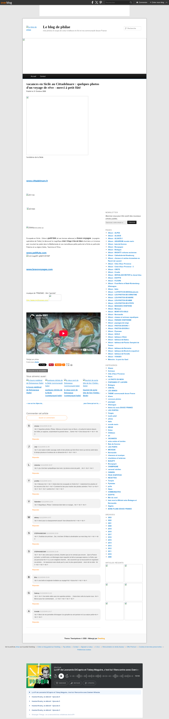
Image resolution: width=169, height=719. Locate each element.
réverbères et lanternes (116, 458)
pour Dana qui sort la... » (92, 403)
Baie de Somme (114, 444)
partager (77, 683)
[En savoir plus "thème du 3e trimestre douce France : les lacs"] (134, 600)
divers (110, 396)
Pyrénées (111, 483)
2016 (109, 537)
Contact (43, 76)
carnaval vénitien (114, 469)
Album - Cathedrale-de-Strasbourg (121, 255)
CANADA (111, 472)
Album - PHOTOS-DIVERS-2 (118, 328)
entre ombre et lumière (116, 441)
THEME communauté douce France (121, 393)
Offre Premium (131, 647)
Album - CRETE (114, 269)
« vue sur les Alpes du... (34, 403)
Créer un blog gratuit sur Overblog (48, 647)
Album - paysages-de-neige (118, 323)
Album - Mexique (114, 309)
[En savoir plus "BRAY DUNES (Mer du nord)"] (115, 581)
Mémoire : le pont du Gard (118, 359)
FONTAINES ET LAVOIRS (117, 382)
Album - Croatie (114, 272)
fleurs (110, 376)
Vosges (111, 413)
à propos (91, 683)
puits (110, 486)
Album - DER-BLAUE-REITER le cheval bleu (124, 275)
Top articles (67, 647)
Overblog (101, 638)
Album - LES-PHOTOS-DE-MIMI (120, 300)
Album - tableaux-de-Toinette (119, 354)
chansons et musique (116, 455)
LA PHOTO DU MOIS (116, 379)
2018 (109, 531)
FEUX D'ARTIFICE (115, 475)
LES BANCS (112, 390)
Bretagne (111, 385)
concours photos (114, 399)
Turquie (111, 480)
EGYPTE (111, 494)
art (109, 435)
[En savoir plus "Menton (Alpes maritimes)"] (115, 619)
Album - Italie (113, 289)
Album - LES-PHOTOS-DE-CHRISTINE (122, 294)
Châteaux (111, 433)
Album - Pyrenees (115, 331)
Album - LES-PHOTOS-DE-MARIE (120, 297)
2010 (109, 554)
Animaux (111, 371)
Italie (110, 421)
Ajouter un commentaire (47, 418)
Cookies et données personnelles (150, 647)
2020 (109, 526)
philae (17, 647)
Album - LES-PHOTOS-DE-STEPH (121, 303)
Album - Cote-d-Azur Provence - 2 (121, 266)
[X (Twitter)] (96, 2)
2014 (109, 543)
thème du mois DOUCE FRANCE (120, 407)
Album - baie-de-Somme (117, 244)
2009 (109, 557)
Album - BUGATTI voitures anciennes (122, 252)
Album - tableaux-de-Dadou (118, 339)
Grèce (110, 430)
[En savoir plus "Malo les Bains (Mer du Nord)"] (134, 581)
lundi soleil (112, 416)
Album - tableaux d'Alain (117, 337)
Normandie (112, 452)
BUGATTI (111, 461)
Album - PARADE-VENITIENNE (119, 320)
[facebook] (92, 2)
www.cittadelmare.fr (37, 180)
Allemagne (112, 404)
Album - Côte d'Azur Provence (119, 263)
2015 (109, 540)
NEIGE (110, 427)
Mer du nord (112, 497)
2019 (109, 528)
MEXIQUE (112, 449)
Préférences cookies (84, 650)
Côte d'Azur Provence (116, 374)
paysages (111, 402)
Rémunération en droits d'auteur (113, 647)
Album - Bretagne (114, 249)
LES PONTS (112, 447)
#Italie (37, 362)
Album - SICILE (114, 334)
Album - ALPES (114, 233)
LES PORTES (113, 410)
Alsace (110, 368)
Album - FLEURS (114, 280)
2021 (109, 523)
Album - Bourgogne (115, 247)
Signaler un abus (87, 647)
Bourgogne (112, 464)
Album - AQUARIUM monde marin (121, 241)
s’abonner (62, 683)
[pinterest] (100, 2)
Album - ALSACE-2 (115, 238)
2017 (109, 534)
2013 (109, 545)
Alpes (110, 489)
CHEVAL (111, 388)
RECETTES (112, 478)
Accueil (33, 76)
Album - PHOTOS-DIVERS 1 (118, 325)
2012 (109, 548)
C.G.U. (98, 647)
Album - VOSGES (114, 356)
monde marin (113, 424)
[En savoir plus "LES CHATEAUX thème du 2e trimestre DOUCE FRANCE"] (134, 619)
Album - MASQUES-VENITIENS (120, 306)
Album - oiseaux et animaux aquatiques (123, 317)
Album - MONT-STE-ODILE (118, 311)
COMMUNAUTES (114, 492)
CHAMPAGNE (113, 466)
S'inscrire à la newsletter (37, 371)
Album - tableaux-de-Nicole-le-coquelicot (123, 351)
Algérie (110, 506)
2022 (109, 520)
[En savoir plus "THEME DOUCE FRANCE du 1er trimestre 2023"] (115, 600)
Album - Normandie (115, 314)
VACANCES (112, 438)
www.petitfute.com (36, 252)
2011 (109, 551)
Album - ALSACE (114, 235)
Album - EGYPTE (114, 278)
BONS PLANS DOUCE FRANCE (120, 509)
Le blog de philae (56, 27)
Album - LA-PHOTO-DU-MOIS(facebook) (123, 292)
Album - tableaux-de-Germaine (119, 348)
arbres (110, 419)
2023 (109, 517)
